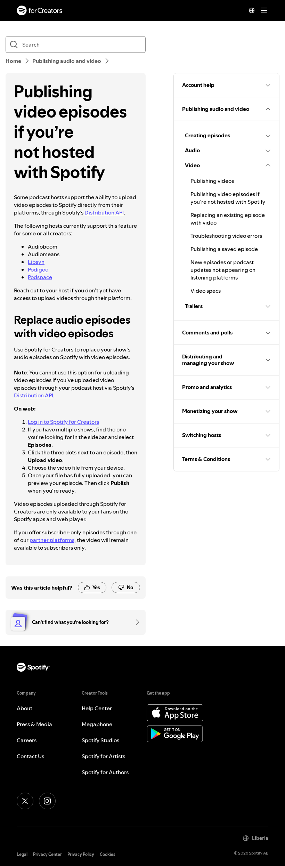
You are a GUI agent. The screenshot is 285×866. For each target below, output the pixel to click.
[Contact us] (135, 622)
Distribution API (104, 212)
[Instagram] (47, 801)
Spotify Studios (100, 740)
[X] (25, 801)
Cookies (107, 854)
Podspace (40, 277)
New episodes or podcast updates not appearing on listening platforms (222, 269)
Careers (26, 740)
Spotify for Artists (103, 756)
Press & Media (34, 724)
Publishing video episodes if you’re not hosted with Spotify (227, 197)
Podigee (38, 269)
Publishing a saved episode (224, 249)
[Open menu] (264, 10)
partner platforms (52, 540)
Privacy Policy (80, 854)
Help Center (97, 708)
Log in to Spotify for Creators (63, 422)
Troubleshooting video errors (226, 236)
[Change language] (251, 10)
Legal (22, 854)
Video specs (205, 290)
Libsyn (36, 262)
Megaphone (97, 724)
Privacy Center (47, 854)
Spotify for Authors (105, 772)
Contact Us (30, 756)
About (24, 708)
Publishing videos (212, 181)
